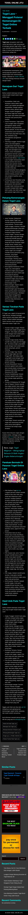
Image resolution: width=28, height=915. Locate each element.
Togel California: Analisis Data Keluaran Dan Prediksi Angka (21, 751)
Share (20, 39)
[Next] (24, 777)
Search (4, 856)
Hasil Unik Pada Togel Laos (10, 723)
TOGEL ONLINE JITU (16, 735)
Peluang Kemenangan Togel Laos (11, 732)
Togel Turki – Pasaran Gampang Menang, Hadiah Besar (7, 752)
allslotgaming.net (20, 719)
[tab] (12, 785)
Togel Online (21, 158)
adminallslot (7, 31)
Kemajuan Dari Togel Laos (9, 726)
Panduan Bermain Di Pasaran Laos (11, 729)
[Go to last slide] (4, 777)
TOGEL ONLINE (5, 10)
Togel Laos (6, 735)
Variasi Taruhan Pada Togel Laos (11, 738)
